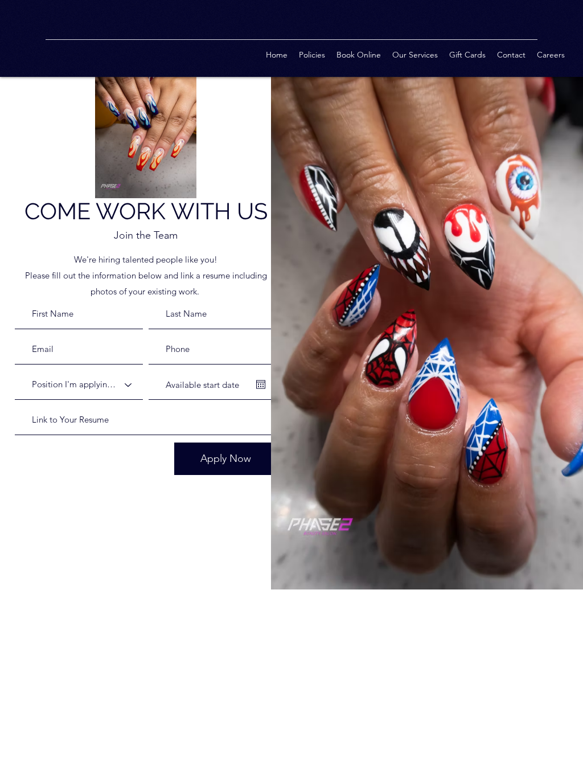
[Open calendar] (260, 384)
